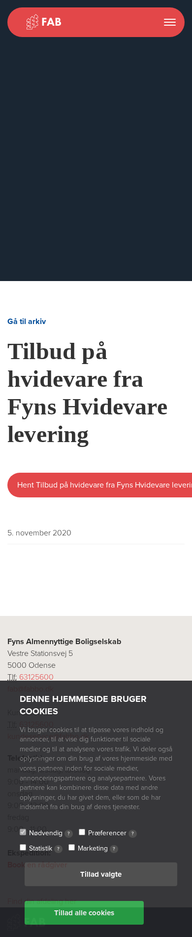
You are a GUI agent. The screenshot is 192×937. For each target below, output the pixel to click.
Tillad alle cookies (84, 912)
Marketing (96, 848)
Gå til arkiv (26, 321)
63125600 (36, 677)
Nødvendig (49, 833)
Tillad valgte (101, 874)
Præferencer (111, 833)
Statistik (44, 848)
